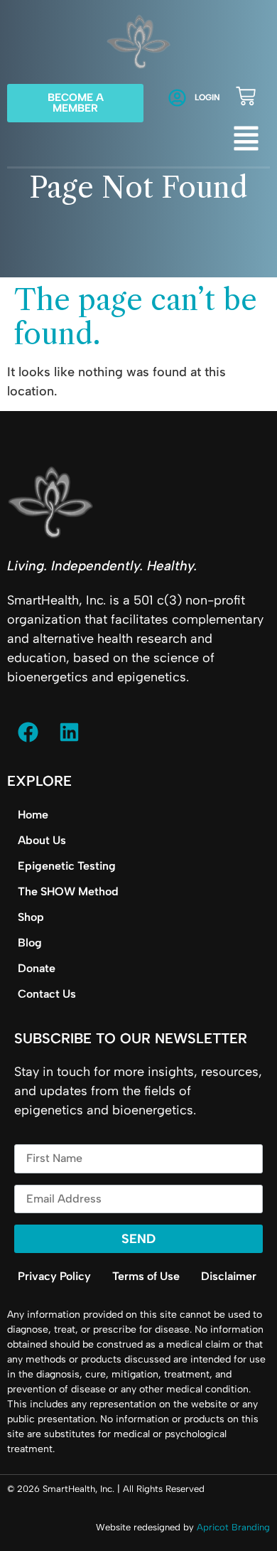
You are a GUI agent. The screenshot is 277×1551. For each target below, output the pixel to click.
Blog (30, 942)
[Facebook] (27, 731)
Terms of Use (146, 1276)
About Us (42, 840)
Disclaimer (228, 1276)
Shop (31, 917)
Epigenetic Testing (67, 866)
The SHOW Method (68, 891)
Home (33, 814)
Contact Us (47, 994)
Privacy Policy (54, 1276)
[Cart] (245, 96)
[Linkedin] (68, 731)
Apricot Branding (233, 1527)
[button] (246, 140)
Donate (36, 968)
